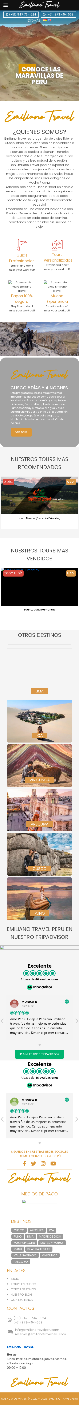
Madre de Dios (50, 1236)
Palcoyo (21, 1262)
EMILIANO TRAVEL (20, 1347)
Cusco (19, 1230)
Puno (18, 1236)
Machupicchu (24, 1243)
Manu (18, 1249)
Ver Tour (21, 432)
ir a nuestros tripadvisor (39, 1054)
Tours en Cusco (23, 1284)
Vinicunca (49, 1255)
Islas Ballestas (38, 1249)
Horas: (12, 1354)
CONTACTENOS (22, 1300)
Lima (30, 1236)
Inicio (15, 1279)
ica (51, 1230)
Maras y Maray (52, 1243)
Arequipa (37, 1230)
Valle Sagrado (25, 1255)
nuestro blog (21, 1294)
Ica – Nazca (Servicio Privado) (39, 518)
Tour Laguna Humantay (39, 610)
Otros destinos (23, 1289)
